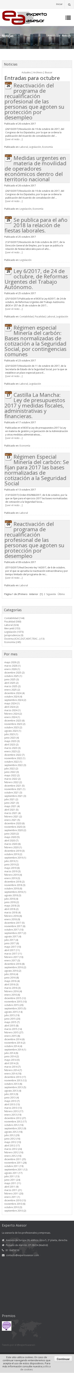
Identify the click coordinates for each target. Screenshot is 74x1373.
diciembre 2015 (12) (15, 998)
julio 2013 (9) (11, 1094)
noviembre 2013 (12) (15, 1080)
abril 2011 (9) (11, 1186)
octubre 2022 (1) (13, 761)
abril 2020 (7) (11, 840)
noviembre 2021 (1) (14, 789)
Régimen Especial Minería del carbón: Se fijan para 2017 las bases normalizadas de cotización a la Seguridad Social (37, 470)
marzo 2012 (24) (13, 1149)
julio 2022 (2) (11, 768)
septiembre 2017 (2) (15, 933)
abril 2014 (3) (11, 1063)
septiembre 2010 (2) (15, 1210)
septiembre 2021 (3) (15, 796)
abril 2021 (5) (11, 809)
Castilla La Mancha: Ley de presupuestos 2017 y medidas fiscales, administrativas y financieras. (35, 405)
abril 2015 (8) (11, 1025)
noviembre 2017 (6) (14, 926)
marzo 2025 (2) (12, 686)
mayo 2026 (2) (12, 662)
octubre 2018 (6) (13, 888)
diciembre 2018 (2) (14, 881)
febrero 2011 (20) (13, 1193)
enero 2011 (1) (12, 1197)
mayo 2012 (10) (12, 1142)
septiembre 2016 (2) (15, 967)
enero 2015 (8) (12, 1036)
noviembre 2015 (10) (15, 1001)
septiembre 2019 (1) (15, 857)
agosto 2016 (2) (12, 970)
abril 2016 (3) (11, 984)
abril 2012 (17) (12, 1145)
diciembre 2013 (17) (15, 1077)
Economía (47, 147)
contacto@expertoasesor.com (22, 1255)
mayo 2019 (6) (12, 868)
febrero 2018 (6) (13, 916)
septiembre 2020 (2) (15, 830)
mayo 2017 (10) (12, 946)
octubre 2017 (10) (13, 929)
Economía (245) (12, 642)
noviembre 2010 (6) (14, 1203)
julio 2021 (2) (11, 799)
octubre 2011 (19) (13, 1166)
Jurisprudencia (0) (13, 635)
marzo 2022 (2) (12, 778)
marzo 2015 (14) (13, 1029)
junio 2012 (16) (12, 1138)
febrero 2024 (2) (13, 713)
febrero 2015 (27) (13, 1032)
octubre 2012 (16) (13, 1125)
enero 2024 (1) (12, 717)
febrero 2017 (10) (13, 957)
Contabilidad (27, 316)
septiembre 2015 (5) (15, 1008)
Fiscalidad (40, 316)
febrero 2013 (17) (13, 1111)
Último (61, 594)
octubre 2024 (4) (13, 696)
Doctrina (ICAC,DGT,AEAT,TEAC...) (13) (24, 638)
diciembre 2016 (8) (14, 964)
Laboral (24, 147)
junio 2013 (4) (11, 1097)
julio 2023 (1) (11, 734)
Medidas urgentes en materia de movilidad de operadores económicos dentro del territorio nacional (35, 168)
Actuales (26, 72)
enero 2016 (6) (12, 994)
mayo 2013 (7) (12, 1101)
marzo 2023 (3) (12, 748)
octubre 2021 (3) (13, 792)
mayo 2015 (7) (12, 1022)
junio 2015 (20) (12, 1018)
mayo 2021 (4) (12, 806)
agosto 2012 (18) (13, 1131)
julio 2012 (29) (11, 1135)
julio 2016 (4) (11, 974)
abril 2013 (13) (12, 1104)
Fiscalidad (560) (12, 621)
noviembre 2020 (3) (14, 826)
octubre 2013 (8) (13, 1083)
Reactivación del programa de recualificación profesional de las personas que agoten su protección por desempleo (34, 101)
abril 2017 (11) (12, 950)
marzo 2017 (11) (13, 953)
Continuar (63, 1359)
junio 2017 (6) (11, 943)
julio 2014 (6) (11, 1053)
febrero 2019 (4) (13, 874)
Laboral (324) (11, 625)
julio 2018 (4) (11, 898)
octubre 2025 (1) (13, 676)
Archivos (38, 72)
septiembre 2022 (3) (15, 765)
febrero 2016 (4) (13, 991)
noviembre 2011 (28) (15, 1162)
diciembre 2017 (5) (14, 922)
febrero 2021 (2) (13, 816)
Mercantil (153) (12, 628)
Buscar (48, 72)
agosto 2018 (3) (12, 895)
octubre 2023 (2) (13, 727)
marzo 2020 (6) (12, 844)
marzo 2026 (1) (12, 665)
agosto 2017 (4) (12, 936)
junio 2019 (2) (11, 864)
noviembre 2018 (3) (14, 885)
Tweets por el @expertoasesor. (19, 1345)
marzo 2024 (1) (12, 710)
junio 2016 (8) (11, 977)
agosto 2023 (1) (12, 730)
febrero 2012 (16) (13, 1152)
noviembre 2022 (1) (14, 758)
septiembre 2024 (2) (15, 700)
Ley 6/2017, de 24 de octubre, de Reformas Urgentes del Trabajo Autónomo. (36, 279)
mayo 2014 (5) (12, 1059)
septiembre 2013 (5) (15, 1087)
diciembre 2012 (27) (15, 1118)
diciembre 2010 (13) (15, 1200)
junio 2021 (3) (11, 802)
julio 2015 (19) (11, 1015)
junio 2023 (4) (11, 737)
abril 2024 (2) (11, 706)
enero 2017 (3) (12, 960)
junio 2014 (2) (11, 1056)
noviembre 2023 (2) (14, 724)
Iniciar (59, 4)
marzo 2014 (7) (12, 1066)
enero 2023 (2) (12, 751)
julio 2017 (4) (11, 940)
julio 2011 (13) (11, 1176)
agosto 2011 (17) (13, 1173)
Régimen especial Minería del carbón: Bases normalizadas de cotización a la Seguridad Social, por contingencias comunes (35, 341)
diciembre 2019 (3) (14, 850)
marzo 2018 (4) (12, 912)
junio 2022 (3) (11, 772)
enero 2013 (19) (12, 1114)
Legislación (35, 147)
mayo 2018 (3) (12, 905)
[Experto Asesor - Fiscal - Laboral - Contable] (24, 17)
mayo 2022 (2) (12, 775)
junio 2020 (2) (11, 833)
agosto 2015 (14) (13, 1012)
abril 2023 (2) (11, 744)
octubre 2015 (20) (13, 1005)
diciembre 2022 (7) (14, 754)
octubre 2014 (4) (13, 1046)
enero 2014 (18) (12, 1073)
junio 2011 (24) (12, 1179)
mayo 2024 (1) (12, 703)
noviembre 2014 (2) (14, 1042)
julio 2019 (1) (11, 861)
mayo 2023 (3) (12, 741)
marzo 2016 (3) (12, 988)
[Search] (69, 4)
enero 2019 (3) (12, 878)
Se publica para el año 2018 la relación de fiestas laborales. (36, 225)
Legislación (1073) (14, 631)
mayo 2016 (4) (12, 981)
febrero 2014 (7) (13, 1070)
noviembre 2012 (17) (15, 1121)
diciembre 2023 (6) (14, 720)
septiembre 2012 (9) (15, 1128)
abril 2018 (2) (11, 909)
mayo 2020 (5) (12, 837)
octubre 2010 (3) (13, 1207)
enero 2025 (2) (12, 689)
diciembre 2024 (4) (14, 693)
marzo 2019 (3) (12, 871)
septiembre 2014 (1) (15, 1049)
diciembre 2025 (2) (14, 672)
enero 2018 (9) (12, 919)
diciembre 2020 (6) (14, 823)
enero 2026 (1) (12, 669)
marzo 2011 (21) (13, 1190)
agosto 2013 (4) (12, 1090)
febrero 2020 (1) (13, 847)
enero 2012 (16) (12, 1155)
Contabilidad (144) (14, 618)
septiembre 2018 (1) (15, 892)
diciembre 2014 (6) (14, 1039)
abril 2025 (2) (11, 683)
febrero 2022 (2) (13, 782)
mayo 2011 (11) (12, 1183)
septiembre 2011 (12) (15, 1169)
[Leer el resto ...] (14, 139)
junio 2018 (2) (11, 902)
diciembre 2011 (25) (15, 1159)
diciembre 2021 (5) (14, 785)
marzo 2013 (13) (13, 1107)
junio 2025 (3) (11, 679)
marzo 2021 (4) (12, 813)
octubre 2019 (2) (13, 854)
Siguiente (51, 594)
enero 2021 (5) (12, 820)
